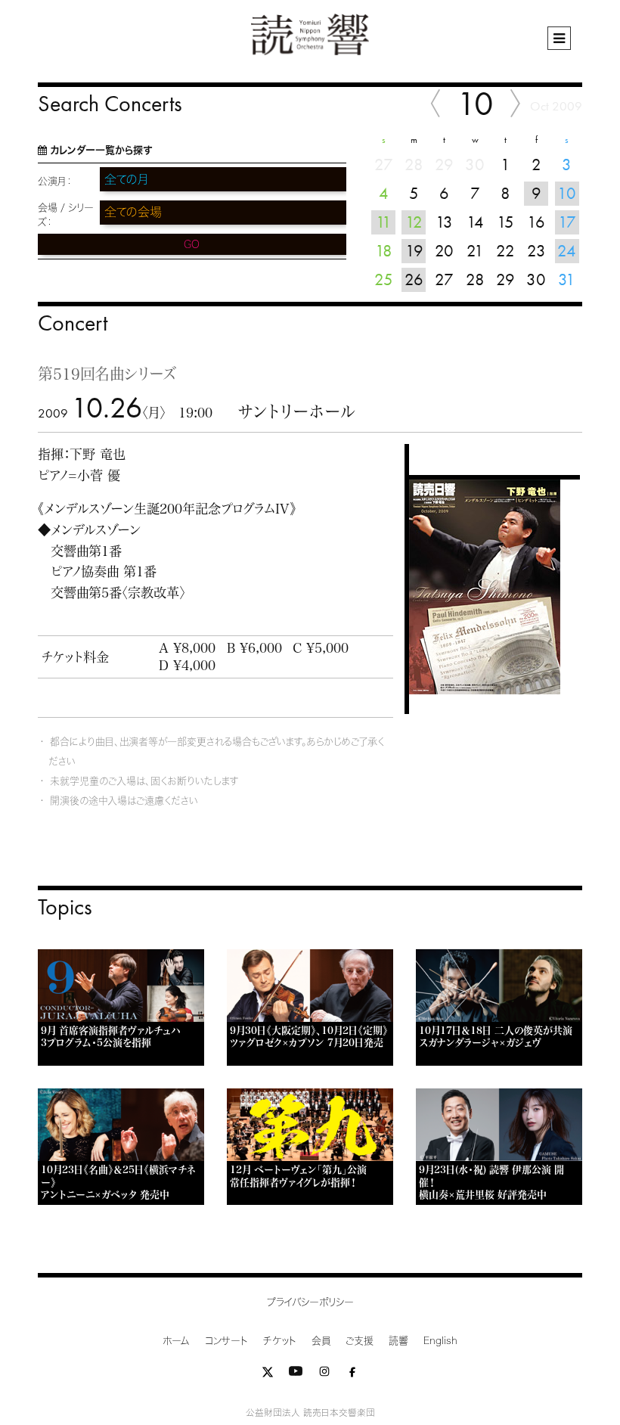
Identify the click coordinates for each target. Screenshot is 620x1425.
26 (414, 279)
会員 (321, 1341)
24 (566, 251)
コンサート (226, 1341)
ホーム (176, 1341)
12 (414, 222)
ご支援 (360, 1341)
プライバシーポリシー (310, 1302)
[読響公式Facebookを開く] (352, 1375)
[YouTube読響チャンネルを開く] (295, 1375)
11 (384, 222)
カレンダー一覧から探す (101, 150)
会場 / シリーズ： (66, 215)
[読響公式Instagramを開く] (324, 1375)
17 (567, 222)
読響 (398, 1341)
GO (192, 244)
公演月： (55, 181)
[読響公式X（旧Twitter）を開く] (268, 1375)
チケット (279, 1341)
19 (414, 251)
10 (566, 193)
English (440, 1341)
